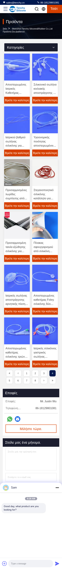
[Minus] (57, 488)
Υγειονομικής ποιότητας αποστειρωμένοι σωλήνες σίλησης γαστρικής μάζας (44, 145)
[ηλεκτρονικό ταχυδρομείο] (17, 419)
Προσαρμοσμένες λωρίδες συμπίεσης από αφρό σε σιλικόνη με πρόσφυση (16, 198)
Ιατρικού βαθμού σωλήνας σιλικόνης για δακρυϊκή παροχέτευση (15, 145)
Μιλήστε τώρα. (31, 429)
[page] (9, 373)
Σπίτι (5, 29)
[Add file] (4, 563)
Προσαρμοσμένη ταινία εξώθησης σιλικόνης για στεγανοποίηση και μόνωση (16, 251)
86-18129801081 (49, 2)
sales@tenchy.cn (15, 2)
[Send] (57, 563)
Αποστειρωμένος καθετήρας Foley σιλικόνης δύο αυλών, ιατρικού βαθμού (44, 304)
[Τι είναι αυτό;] (9, 419)
